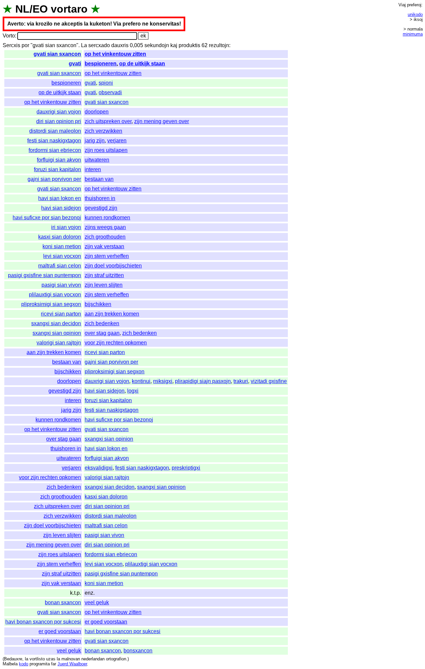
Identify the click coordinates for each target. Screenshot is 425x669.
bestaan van (99, 179)
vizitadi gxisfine (269, 381)
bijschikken (98, 304)
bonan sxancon (63, 602)
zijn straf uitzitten (104, 275)
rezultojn (219, 45)
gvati (75, 63)
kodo (23, 663)
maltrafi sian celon (59, 265)
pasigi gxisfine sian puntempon (44, 275)
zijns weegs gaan (105, 227)
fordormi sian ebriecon (55, 150)
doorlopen (97, 111)
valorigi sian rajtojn (59, 342)
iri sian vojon (66, 227)
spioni (106, 83)
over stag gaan (102, 333)
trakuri (240, 381)
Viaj (402, 4)
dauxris (119, 45)
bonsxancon (138, 650)
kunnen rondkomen (107, 217)
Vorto (9, 35)
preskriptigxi (186, 468)
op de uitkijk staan (142, 63)
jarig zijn (95, 140)
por (25, 45)
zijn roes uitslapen (106, 150)
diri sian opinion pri (58, 121)
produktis (189, 45)
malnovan (70, 658)
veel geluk (97, 602)
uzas (50, 658)
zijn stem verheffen (107, 256)
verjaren (117, 140)
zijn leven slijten (104, 285)
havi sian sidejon (61, 208)
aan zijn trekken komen (112, 314)
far (53, 663)
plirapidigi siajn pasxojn (203, 381)
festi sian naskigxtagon (54, 140)
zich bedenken (102, 323)
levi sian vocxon (62, 256)
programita (40, 663)
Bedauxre (13, 658)
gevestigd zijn (101, 208)
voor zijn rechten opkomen (116, 342)
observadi (110, 92)
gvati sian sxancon (57, 54)
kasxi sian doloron (59, 237)
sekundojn (156, 45)
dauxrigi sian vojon (59, 111)
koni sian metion (61, 246)
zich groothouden (105, 237)
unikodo (415, 14)
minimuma (413, 34)
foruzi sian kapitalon (57, 169)
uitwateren (97, 160)
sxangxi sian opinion (57, 333)
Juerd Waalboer (72, 663)
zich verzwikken (103, 131)
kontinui (141, 381)
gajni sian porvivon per (54, 179)
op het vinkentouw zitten (115, 54)
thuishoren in (100, 198)
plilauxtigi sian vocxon (55, 294)
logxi (132, 391)
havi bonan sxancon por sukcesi (43, 622)
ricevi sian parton (61, 314)
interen (93, 169)
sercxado (99, 45)
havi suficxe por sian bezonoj (47, 217)
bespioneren (101, 63)
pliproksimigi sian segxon (51, 304)
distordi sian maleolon (55, 131)
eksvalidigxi (99, 468)
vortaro (69, 9)
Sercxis (11, 45)
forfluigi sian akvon (59, 160)
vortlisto (37, 658)
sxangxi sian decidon (56, 323)
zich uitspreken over (108, 121)
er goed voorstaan (106, 622)
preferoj (414, 4)
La (84, 45)
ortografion (116, 658)
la (26, 658)
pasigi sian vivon (61, 285)
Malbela (10, 663)
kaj (173, 45)
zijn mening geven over (161, 121)
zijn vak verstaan (104, 246)
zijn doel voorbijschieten (113, 265)
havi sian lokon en (59, 198)
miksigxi (162, 381)
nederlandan (93, 658)
